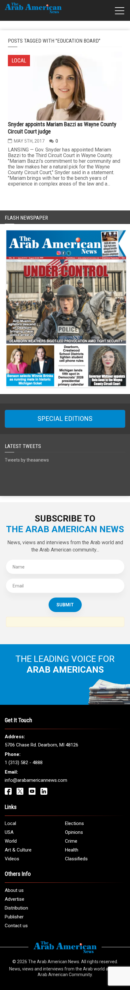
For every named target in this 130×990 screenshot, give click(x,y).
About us (14, 890)
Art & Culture (18, 850)
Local (10, 823)
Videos (12, 859)
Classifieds (76, 859)
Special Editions (65, 418)
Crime (71, 841)
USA (9, 832)
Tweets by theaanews (27, 460)
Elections (74, 823)
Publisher (14, 917)
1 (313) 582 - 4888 (24, 762)
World (11, 841)
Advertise (14, 899)
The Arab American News (53, 961)
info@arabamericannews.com (36, 780)
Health (71, 850)
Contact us (16, 925)
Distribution (16, 908)
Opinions (74, 832)
